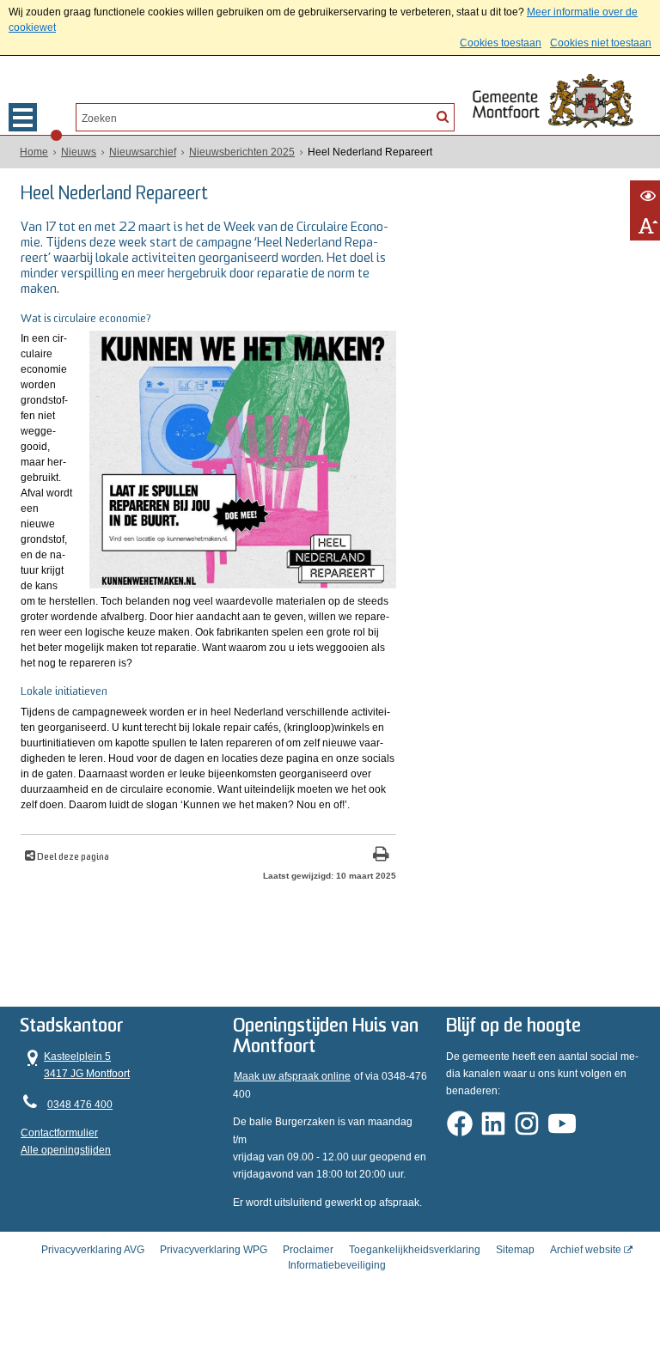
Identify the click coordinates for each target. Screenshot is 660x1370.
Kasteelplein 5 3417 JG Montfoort (75, 1064)
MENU (23, 117)
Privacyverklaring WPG (213, 1250)
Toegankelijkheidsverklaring (414, 1250)
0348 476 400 (80, 1105)
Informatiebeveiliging (337, 1265)
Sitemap (515, 1250)
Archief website (585, 1250)
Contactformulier (59, 1133)
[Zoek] (442, 116)
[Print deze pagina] (381, 856)
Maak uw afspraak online (292, 1076)
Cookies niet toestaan (600, 43)
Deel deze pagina (72, 857)
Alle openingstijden (66, 1150)
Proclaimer (308, 1250)
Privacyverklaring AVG (92, 1250)
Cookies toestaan (500, 43)
